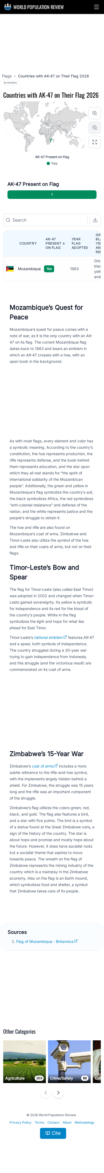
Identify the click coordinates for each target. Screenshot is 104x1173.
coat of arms (43, 766)
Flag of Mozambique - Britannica (44, 941)
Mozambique (29, 268)
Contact (53, 1122)
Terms (39, 1122)
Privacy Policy (20, 1122)
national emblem (48, 637)
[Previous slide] (45, 1092)
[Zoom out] (95, 127)
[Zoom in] (95, 113)
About (67, 1122)
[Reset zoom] (95, 142)
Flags (6, 76)
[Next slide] (58, 1092)
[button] (96, 7)
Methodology (84, 1122)
